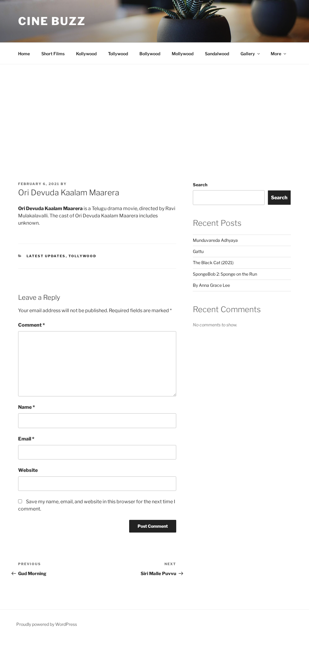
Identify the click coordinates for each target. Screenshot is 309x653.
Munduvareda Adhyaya (215, 240)
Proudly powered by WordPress (46, 624)
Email (26, 439)
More (276, 53)
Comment (31, 325)
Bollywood (149, 53)
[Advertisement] (154, 109)
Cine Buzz (52, 21)
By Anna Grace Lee (211, 285)
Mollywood (182, 53)
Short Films (53, 53)
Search (200, 184)
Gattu (198, 251)
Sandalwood (217, 53)
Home (24, 53)
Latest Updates (46, 256)
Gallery (248, 53)
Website (28, 470)
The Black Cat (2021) (213, 262)
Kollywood (86, 53)
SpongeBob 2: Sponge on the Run (225, 274)
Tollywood (118, 53)
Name (26, 407)
